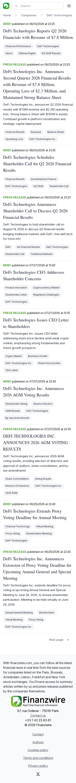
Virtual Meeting (44, 526)
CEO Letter (11, 370)
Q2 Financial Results (28, 246)
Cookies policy (38, 750)
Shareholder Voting (16, 403)
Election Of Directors (17, 485)
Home (7, 15)
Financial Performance (18, 46)
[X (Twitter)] (38, 774)
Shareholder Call (58, 186)
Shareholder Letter (16, 294)
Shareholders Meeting (39, 533)
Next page (56, 639)
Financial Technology (17, 526)
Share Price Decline (49, 363)
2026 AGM (11, 492)
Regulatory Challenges (46, 294)
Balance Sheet (55, 131)
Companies (28, 15)
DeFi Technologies (48, 46)
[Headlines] (6, 6)
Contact (38, 734)
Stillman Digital (27, 53)
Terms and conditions (38, 758)
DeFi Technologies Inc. (42, 139)
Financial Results (15, 131)
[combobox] (38, 5)
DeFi (8, 246)
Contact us (38, 715)
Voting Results (43, 478)
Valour (8, 53)
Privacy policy (38, 766)
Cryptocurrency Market (46, 287)
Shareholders (46, 612)
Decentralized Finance (44, 179)
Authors (38, 742)
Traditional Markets (42, 254)
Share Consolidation (17, 478)
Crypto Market (13, 356)
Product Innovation (16, 287)
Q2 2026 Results (51, 53)
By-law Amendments (17, 417)
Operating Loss (14, 139)
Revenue (36, 131)
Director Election (43, 403)
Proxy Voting (12, 533)
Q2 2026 (38, 186)
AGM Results (12, 410)
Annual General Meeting (19, 612)
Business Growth (37, 356)
